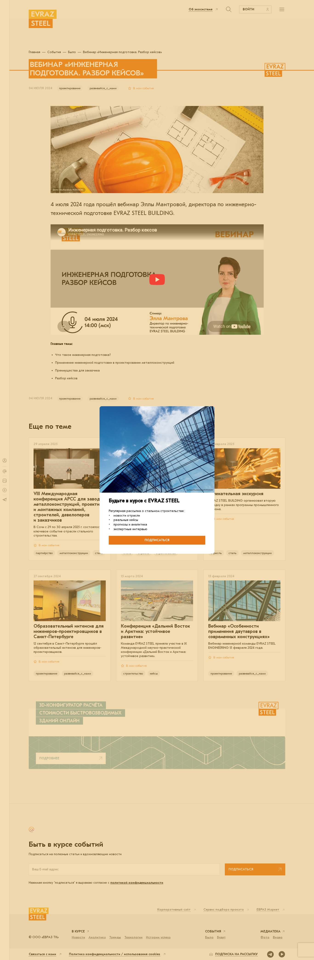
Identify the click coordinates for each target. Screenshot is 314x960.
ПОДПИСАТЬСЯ (157, 540)
